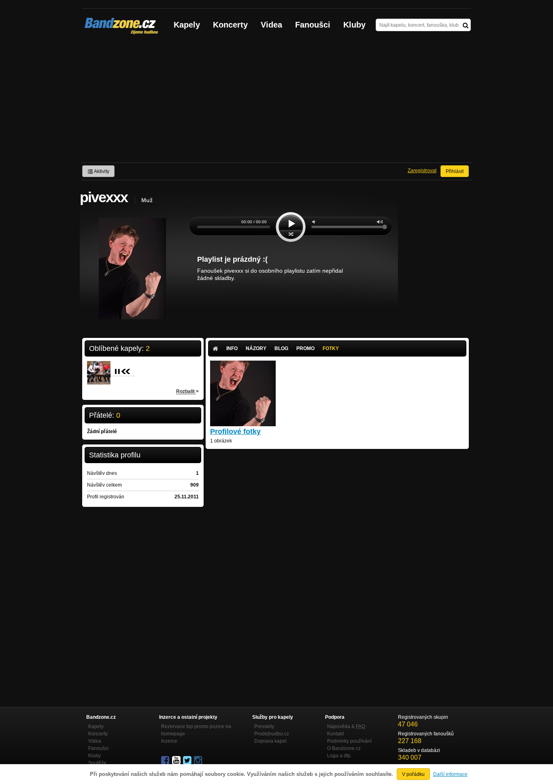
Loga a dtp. (339, 755)
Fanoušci (312, 24)
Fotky (331, 348)
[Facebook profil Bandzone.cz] (166, 760)
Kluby (354, 24)
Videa (271, 24)
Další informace (450, 774)
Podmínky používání (349, 741)
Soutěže (97, 763)
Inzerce (169, 741)
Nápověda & (346, 726)
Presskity (264, 726)
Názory (256, 348)
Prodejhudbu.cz (271, 734)
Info (232, 348)
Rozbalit (187, 391)
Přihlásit (455, 171)
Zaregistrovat (422, 170)
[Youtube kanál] (177, 760)
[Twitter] (188, 760)
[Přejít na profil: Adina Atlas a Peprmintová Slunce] (99, 367)
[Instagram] (199, 760)
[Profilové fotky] (243, 422)
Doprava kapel (270, 741)
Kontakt (335, 734)
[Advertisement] (276, 101)
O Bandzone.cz (344, 748)
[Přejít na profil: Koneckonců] (122, 367)
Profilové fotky (235, 431)
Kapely (187, 24)
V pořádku (413, 774)
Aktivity (101, 171)
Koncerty (230, 24)
